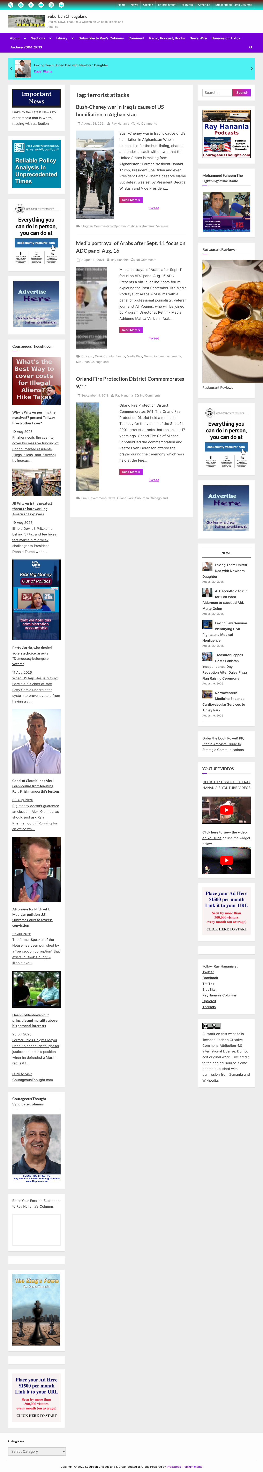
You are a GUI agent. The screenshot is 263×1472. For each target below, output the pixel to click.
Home (122, 4)
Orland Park (125, 498)
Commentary (103, 226)
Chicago (87, 356)
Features (187, 4)
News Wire (198, 38)
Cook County (104, 356)
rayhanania (147, 226)
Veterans (162, 226)
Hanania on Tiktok (226, 38)
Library (61, 38)
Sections (38, 38)
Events (120, 356)
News (134, 4)
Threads (209, 1007)
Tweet (154, 208)
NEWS (226, 553)
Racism (158, 356)
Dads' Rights (43, 71)
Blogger (86, 226)
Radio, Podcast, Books (167, 38)
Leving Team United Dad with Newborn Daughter (71, 65)
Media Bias (134, 356)
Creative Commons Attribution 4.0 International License (222, 1046)
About (15, 38)
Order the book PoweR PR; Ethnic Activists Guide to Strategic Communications (223, 744)
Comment (136, 38)
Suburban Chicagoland (67, 16)
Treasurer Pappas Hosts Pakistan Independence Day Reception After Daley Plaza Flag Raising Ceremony (224, 666)
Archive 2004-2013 (26, 47)
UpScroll (209, 1001)
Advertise (204, 4)
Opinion (148, 4)
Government (97, 498)
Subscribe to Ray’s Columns (233, 4)
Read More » (132, 200)
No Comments (146, 124)
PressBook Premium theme (184, 1466)
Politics (132, 226)
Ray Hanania (120, 123)
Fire (84, 498)
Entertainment (167, 4)
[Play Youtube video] (226, 810)
